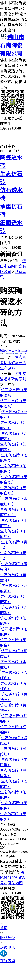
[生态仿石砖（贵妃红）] (14, 743)
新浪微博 (12, 353)
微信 (26, 353)
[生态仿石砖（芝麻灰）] (14, 439)
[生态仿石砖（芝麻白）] (14, 787)
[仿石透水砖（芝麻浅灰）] (14, 395)
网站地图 (15, 883)
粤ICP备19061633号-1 (12, 877)
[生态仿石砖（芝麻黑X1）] (14, 461)
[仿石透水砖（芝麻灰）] (14, 417)
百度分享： (3, 353)
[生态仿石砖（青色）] (14, 548)
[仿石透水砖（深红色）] (14, 678)
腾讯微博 (17, 353)
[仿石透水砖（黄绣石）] (14, 700)
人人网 (22, 353)
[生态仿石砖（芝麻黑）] (14, 808)
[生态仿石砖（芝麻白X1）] (14, 482)
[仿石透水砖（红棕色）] (14, 721)
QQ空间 (8, 353)
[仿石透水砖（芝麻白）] (14, 634)
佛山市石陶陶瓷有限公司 (12, 45)
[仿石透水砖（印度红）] (14, 656)
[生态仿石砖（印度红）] (14, 526)
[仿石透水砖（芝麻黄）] (14, 591)
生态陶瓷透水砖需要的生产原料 (13, 362)
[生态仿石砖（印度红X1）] (14, 504)
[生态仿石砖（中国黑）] (14, 765)
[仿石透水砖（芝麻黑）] (14, 613)
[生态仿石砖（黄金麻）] (14, 569)
